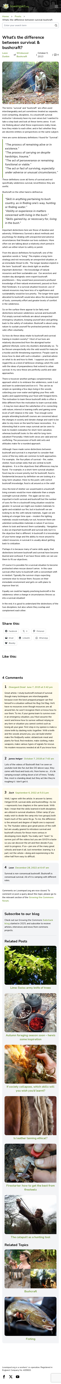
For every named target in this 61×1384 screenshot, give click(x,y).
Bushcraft (30, 1291)
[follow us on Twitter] (10, 1376)
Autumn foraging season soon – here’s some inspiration (30, 1037)
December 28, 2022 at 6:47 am (32, 867)
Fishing (30, 1339)
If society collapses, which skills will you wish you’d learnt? (30, 1089)
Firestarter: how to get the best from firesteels (30, 1188)
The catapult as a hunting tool (30, 1237)
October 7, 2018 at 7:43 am (39, 758)
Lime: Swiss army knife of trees (30, 988)
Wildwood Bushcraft (22, 55)
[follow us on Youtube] (17, 1376)
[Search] (56, 25)
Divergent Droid (17, 687)
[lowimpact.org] (15, 6)
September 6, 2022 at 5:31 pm (32, 792)
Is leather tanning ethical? (30, 1138)
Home (5, 16)
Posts (18, 16)
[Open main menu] (56, 6)
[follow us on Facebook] (4, 1376)
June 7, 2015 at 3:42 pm (40, 687)
